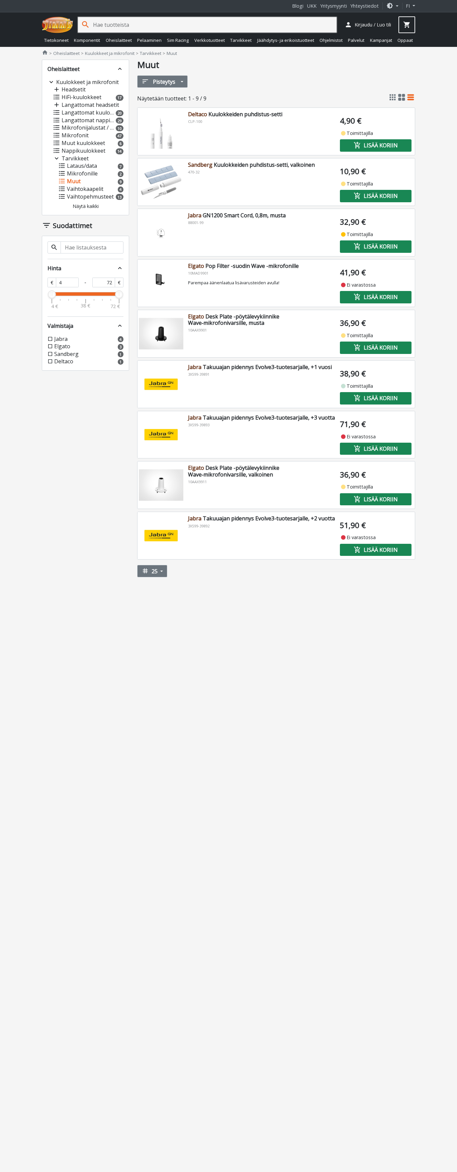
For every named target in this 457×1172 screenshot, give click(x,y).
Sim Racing (178, 40)
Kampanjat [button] (381, 40)
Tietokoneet (56, 40)
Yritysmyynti (333, 6)
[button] (392, 6)
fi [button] (408, 6)
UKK (311, 6)
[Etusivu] (57, 24)
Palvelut (356, 40)
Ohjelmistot (331, 40)
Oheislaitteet (119, 40)
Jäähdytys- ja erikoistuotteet (285, 40)
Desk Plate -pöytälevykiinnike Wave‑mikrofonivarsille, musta (233, 319)
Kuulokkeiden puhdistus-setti (235, 114)
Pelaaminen (149, 40)
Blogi (297, 6)
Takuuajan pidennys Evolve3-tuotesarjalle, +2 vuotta (261, 518)
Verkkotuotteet (209, 40)
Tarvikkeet (241, 40)
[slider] (52, 294)
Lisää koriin (376, 145)
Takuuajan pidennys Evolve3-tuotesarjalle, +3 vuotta (261, 417)
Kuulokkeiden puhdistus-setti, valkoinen (251, 164)
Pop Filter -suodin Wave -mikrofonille (243, 266)
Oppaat (405, 40)
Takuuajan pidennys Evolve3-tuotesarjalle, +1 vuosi (260, 367)
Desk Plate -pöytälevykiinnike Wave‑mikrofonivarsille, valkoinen (233, 471)
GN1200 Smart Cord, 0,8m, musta (237, 215)
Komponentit (87, 40)
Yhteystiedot (364, 6)
